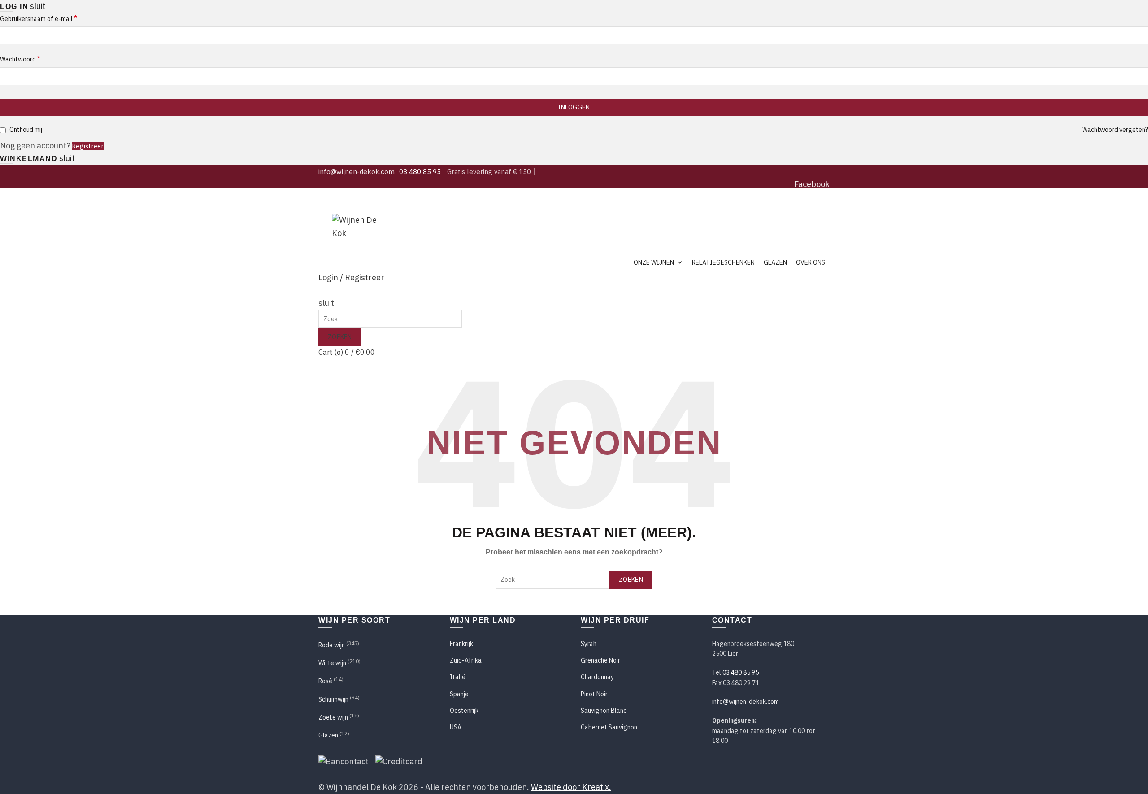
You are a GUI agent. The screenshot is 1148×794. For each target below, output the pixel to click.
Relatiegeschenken (723, 262)
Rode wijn (331, 645)
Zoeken (340, 337)
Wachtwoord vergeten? (1115, 130)
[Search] (322, 290)
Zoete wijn (333, 717)
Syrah (588, 644)
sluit (38, 6)
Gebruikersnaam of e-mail (38, 18)
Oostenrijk (464, 711)
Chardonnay (597, 677)
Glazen (775, 262)
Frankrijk (461, 644)
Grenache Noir (600, 660)
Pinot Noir (594, 694)
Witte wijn (332, 663)
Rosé (325, 681)
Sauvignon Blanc (603, 711)
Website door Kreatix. (571, 787)
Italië (457, 677)
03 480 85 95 (420, 171)
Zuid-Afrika (466, 660)
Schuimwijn (333, 699)
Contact (817, 209)
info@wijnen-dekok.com (356, 171)
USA (455, 727)
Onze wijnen (654, 262)
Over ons (810, 262)
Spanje (459, 694)
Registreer (88, 146)
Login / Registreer (351, 277)
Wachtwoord (20, 58)
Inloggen (574, 107)
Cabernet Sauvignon (609, 727)
